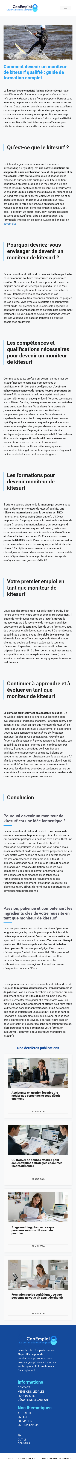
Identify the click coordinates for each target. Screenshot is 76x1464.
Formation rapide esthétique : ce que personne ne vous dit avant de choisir (37, 1296)
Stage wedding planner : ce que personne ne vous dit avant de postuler (32, 1230)
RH (19, 1435)
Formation (25, 1421)
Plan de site (26, 1395)
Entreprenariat (29, 1425)
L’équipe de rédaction (33, 1399)
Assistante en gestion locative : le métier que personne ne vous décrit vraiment (35, 1095)
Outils (22, 1439)
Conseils (24, 1443)
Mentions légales (31, 1391)
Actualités (25, 1413)
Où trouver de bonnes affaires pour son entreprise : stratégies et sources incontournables (36, 1163)
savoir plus (10, 223)
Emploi (22, 1417)
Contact (24, 1387)
